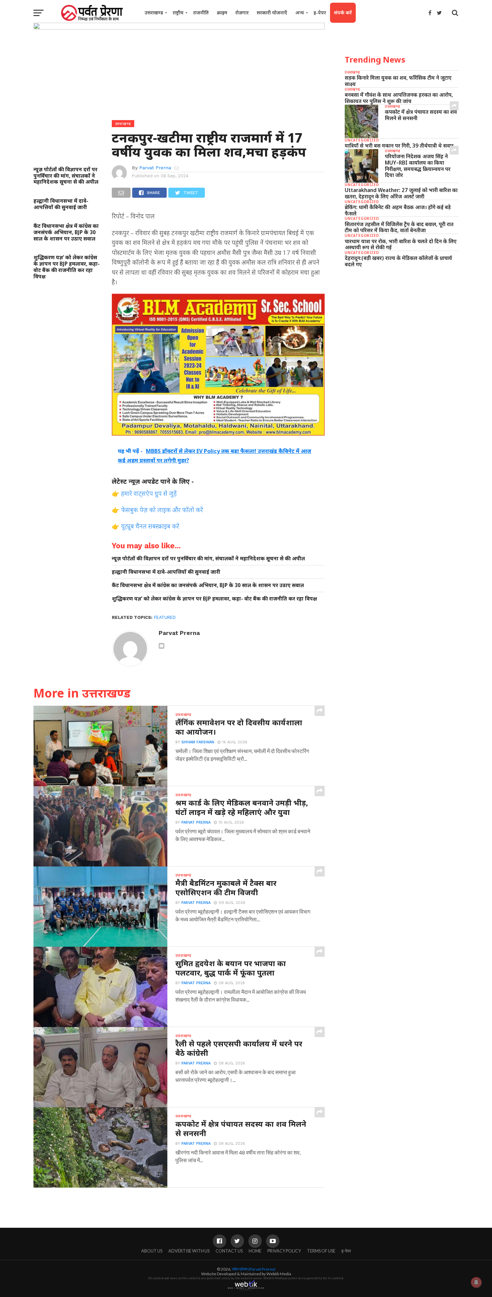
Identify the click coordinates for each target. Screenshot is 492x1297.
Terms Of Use (321, 1251)
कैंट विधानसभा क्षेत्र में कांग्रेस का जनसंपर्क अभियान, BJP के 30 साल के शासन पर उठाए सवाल (66, 232)
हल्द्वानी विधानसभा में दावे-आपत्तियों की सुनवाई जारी (60, 204)
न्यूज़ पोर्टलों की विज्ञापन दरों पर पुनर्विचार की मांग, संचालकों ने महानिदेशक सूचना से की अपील (65, 175)
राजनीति (201, 12)
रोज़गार (242, 12)
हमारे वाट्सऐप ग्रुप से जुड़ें (149, 493)
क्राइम (222, 12)
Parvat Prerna (155, 167)
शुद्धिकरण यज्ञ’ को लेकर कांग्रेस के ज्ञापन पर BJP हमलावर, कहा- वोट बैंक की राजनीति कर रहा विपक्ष (66, 266)
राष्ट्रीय (178, 12)
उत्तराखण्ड (154, 12)
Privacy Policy (284, 1251)
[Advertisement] (402, 324)
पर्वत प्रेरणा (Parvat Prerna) (253, 1269)
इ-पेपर (320, 12)
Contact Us (229, 1251)
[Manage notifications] (476, 1282)
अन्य (299, 12)
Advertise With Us (189, 1251)
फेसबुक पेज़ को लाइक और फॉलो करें (162, 509)
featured (165, 617)
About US (151, 1251)
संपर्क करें (343, 12)
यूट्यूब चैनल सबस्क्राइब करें (150, 526)
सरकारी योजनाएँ (272, 12)
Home (255, 1251)
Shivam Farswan (197, 742)
